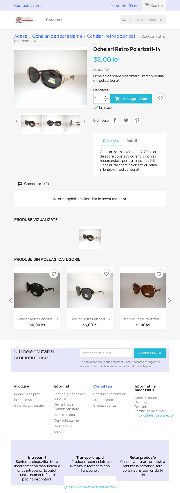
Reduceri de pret (27, 394)
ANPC (58, 432)
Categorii (54, 19)
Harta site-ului (64, 426)
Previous (12, 300)
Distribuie (114, 120)
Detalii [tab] (131, 140)
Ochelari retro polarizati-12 (142, 319)
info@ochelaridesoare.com (155, 415)
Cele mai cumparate (29, 405)
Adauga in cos (131, 98)
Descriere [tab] (111, 140)
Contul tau (102, 386)
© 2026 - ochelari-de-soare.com (90, 487)
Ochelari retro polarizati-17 (90, 319)
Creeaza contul (105, 405)
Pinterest (137, 120)
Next (168, 300)
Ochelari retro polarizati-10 (37, 319)
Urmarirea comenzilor (109, 394)
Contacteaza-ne (28, 5)
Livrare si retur (65, 415)
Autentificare (103, 400)
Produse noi (23, 400)
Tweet (126, 120)
